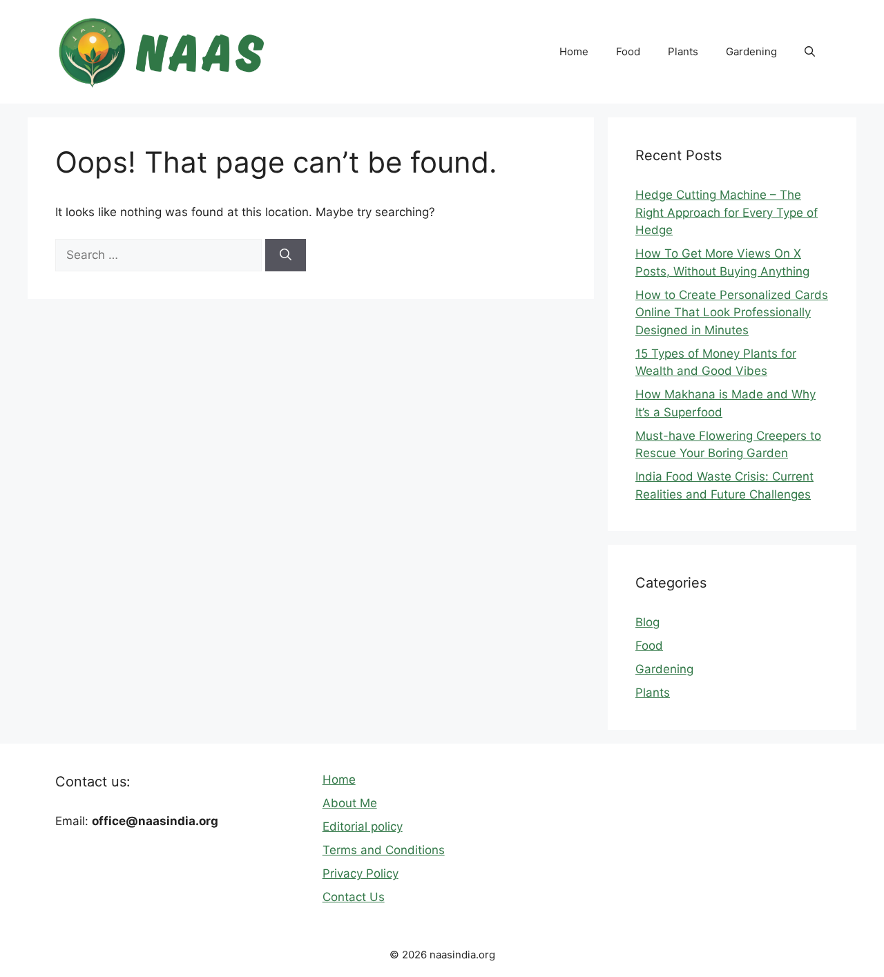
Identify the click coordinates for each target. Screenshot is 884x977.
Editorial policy (363, 826)
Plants (683, 51)
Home (573, 51)
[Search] (285, 255)
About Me (350, 803)
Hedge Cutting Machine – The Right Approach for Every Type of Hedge (726, 212)
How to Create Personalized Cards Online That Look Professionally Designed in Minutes (731, 312)
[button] (810, 51)
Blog (647, 622)
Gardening (751, 51)
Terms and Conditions (384, 850)
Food (628, 51)
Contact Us (354, 897)
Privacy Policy (360, 873)
